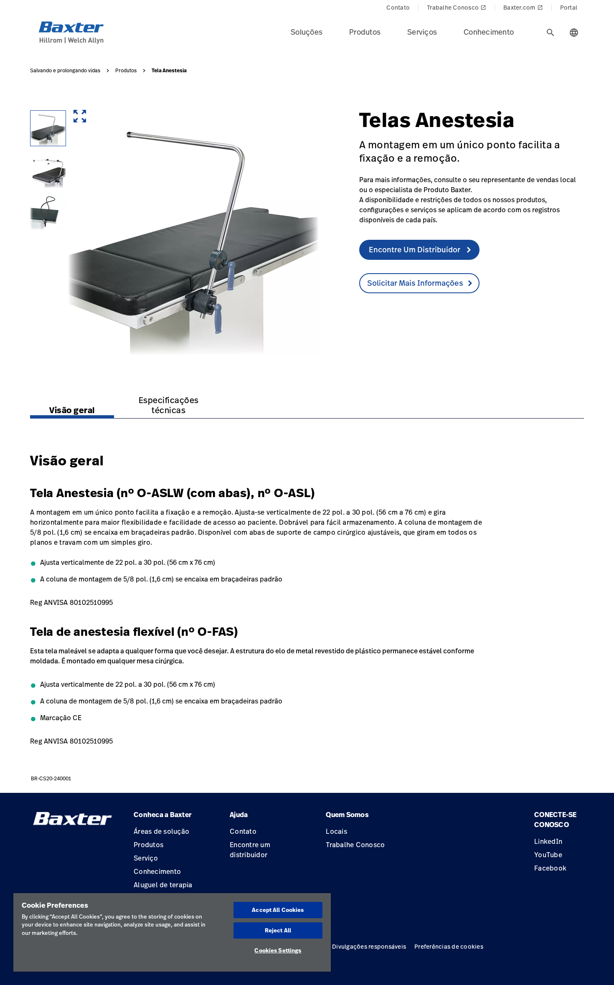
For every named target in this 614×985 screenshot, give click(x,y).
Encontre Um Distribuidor (415, 249)
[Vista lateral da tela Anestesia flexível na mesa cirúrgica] (48, 212)
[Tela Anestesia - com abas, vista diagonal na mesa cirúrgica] (48, 170)
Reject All (278, 930)
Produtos (126, 70)
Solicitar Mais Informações (415, 283)
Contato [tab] (398, 7)
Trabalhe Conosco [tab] (456, 7)
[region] (172, 932)
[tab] (550, 33)
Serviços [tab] (422, 32)
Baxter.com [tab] (523, 7)
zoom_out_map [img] (79, 116)
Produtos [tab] (365, 32)
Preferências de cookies (448, 946)
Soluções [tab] (306, 32)
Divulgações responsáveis (369, 946)
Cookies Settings (277, 950)
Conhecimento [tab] (489, 32)
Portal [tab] (569, 7)
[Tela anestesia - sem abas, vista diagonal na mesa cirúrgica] (48, 128)
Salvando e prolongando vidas (65, 70)
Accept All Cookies (278, 910)
